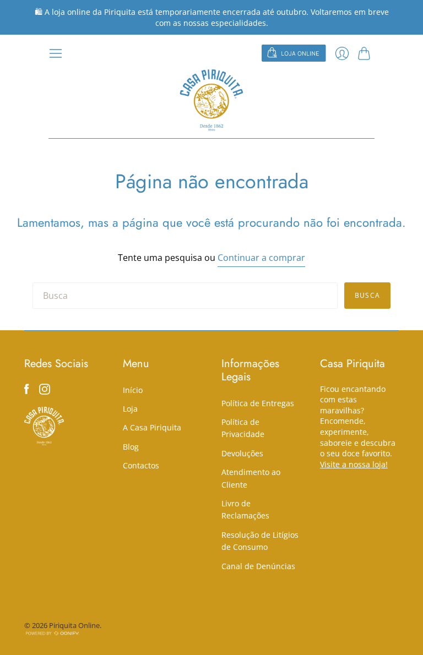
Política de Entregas (257, 403)
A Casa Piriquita (152, 427)
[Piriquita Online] (211, 99)
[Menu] (55, 53)
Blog (131, 446)
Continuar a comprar (261, 258)
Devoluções (242, 453)
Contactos (141, 465)
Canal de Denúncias (258, 566)
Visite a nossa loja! (354, 464)
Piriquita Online (74, 625)
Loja (130, 408)
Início (133, 390)
